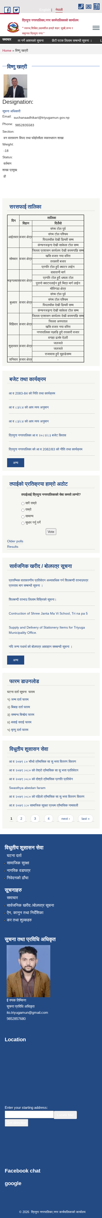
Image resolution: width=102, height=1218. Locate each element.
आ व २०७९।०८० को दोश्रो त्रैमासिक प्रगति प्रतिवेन (41, 779)
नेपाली (59, 10)
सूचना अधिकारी (11, 111)
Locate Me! (65, 1115)
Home (6, 50)
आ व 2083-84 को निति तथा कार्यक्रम (32, 393)
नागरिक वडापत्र (18, 870)
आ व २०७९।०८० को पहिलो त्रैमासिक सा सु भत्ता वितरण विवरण (46, 796)
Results (12, 546)
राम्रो (28, 509)
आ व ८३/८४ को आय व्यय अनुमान (29, 407)
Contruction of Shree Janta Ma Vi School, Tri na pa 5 (48, 613)
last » (86, 818)
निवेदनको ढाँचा (17, 878)
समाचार (12, 898)
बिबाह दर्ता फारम (20, 707)
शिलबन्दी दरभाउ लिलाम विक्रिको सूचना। (32, 599)
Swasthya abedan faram (27, 788)
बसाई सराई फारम (21, 722)
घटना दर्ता (14, 855)
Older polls (15, 541)
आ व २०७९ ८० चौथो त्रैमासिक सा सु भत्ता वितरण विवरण (42, 761)
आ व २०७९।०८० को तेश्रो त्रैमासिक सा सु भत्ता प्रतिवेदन (43, 770)
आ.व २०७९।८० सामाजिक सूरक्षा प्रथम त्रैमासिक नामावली (43, 805)
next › (65, 818)
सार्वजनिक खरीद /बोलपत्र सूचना (30, 905)
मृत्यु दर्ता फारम (20, 730)
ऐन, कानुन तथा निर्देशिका (25, 912)
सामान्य (29, 516)
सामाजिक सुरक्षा (18, 863)
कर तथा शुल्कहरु (19, 920)
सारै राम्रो (31, 503)
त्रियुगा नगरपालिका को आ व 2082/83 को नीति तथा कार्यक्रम (45, 449)
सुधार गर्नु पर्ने (33, 522)
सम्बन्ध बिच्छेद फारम (23, 714)
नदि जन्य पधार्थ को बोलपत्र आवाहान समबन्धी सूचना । (40, 646)
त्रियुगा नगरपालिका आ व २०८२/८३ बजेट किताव (37, 435)
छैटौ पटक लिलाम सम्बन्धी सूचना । (68, 40)
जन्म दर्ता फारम (19, 699)
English (44, 10)
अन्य (15, 463)
